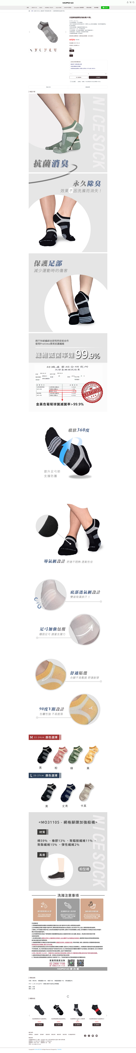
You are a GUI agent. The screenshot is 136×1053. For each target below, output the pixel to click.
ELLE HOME (58, 7)
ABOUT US (34, 7)
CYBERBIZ (59, 1049)
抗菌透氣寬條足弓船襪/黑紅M (96, 1018)
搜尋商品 (31, 1034)
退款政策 (48, 1034)
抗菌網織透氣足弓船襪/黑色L (39, 1018)
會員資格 (65, 1034)
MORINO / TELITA (49, 7)
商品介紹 (48, 87)
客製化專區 (88, 7)
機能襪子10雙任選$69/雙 (76, 64)
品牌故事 (36, 1034)
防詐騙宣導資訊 (71, 1034)
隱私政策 (53, 1034)
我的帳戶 (42, 1034)
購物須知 (59, 1034)
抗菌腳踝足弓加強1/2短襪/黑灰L (77, 1019)
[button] (66, 32)
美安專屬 (96, 7)
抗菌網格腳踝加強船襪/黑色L (58, 1018)
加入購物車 (78, 77)
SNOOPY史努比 (67, 7)
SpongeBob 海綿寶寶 (79, 7)
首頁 (28, 7)
